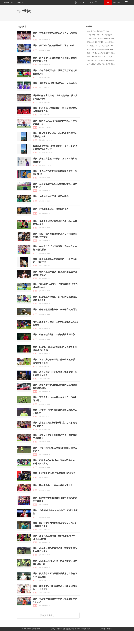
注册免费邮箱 (116, 2)
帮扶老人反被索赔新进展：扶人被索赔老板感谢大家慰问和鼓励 (102, 42)
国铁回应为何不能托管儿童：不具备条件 (100, 60)
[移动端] (76, 2)
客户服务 (71, 629)
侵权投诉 (109, 629)
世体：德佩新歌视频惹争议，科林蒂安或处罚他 (55, 309)
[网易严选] (90, 2)
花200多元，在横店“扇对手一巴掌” (98, 31)
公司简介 (53, 629)
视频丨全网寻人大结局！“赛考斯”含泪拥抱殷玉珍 (102, 53)
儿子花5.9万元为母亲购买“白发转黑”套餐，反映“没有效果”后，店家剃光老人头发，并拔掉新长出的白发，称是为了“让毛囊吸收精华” (102, 38)
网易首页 (6, 2)
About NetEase (45, 629)
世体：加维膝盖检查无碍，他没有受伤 (51, 196)
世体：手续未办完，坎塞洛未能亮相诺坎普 (53, 485)
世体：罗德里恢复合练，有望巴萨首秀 (51, 209)
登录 (108, 2)
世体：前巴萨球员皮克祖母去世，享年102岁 (53, 45)
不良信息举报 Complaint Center (90, 629)
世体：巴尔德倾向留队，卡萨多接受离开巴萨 (54, 334)
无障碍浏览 (19, 2)
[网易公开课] (82, 2)
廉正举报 (103, 629)
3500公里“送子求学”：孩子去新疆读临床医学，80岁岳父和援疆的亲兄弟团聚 (102, 35)
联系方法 (59, 629)
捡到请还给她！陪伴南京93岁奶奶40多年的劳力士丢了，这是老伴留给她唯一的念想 (102, 49)
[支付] (96, 2)
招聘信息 (65, 629)
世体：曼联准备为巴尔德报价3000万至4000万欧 (55, 83)
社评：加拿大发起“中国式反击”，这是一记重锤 (102, 57)
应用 (12, 2)
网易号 (35, 39)
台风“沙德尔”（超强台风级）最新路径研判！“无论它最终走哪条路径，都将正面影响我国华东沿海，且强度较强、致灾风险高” (102, 64)
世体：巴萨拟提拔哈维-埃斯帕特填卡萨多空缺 (54, 473)
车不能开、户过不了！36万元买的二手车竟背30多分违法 (102, 46)
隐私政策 (77, 629)
